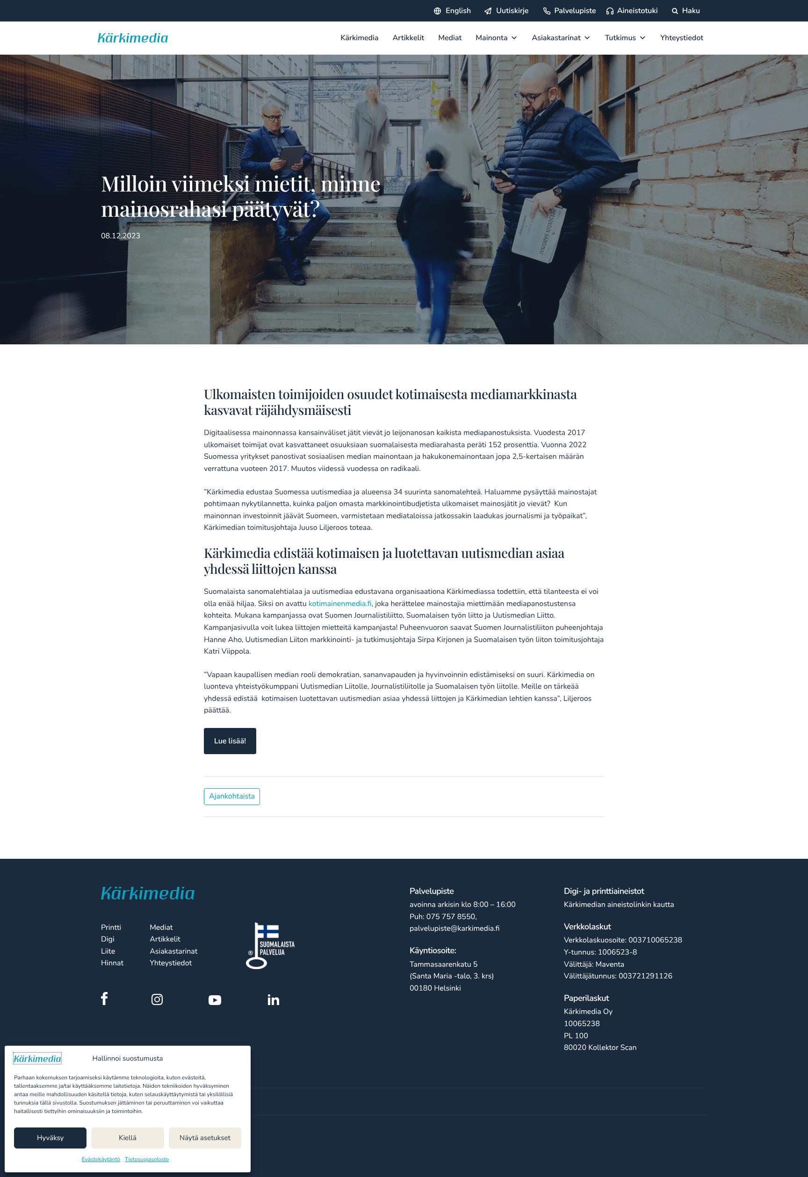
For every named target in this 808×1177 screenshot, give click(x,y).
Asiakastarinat (556, 38)
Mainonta (491, 38)
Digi (108, 939)
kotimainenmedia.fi (340, 604)
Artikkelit (409, 38)
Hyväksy (50, 1138)
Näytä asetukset (205, 1138)
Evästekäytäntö (101, 1159)
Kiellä (128, 1138)
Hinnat (112, 963)
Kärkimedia (359, 38)
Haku (690, 11)
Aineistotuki (637, 11)
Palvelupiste (575, 11)
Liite (108, 951)
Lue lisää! (230, 741)
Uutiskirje (512, 11)
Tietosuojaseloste (147, 1159)
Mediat (450, 38)
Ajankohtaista (232, 796)
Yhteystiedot (681, 38)
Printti (111, 927)
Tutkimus (620, 38)
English (458, 11)
